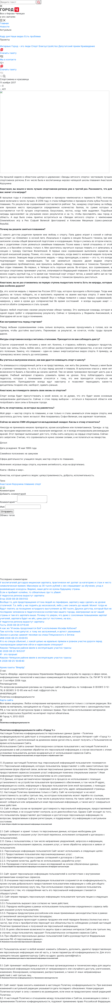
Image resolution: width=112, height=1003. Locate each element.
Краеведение (88, 46)
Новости (4, 26)
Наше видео (17, 36)
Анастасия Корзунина (11, 484)
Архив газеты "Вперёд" (12, 667)
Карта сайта (6, 700)
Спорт (35, 46)
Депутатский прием (69, 46)
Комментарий (8, 502)
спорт (38, 484)
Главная (4, 23)
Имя (2, 506)
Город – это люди (21, 46)
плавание (29, 484)
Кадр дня (5, 36)
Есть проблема (32, 36)
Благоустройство (48, 46)
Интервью (5, 46)
